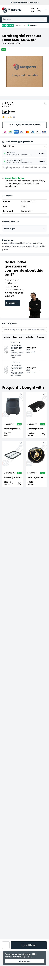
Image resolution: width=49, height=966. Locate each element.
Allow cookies (24, 961)
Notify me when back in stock (26, 124)
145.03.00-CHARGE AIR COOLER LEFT (16, 345)
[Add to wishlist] (45, 103)
